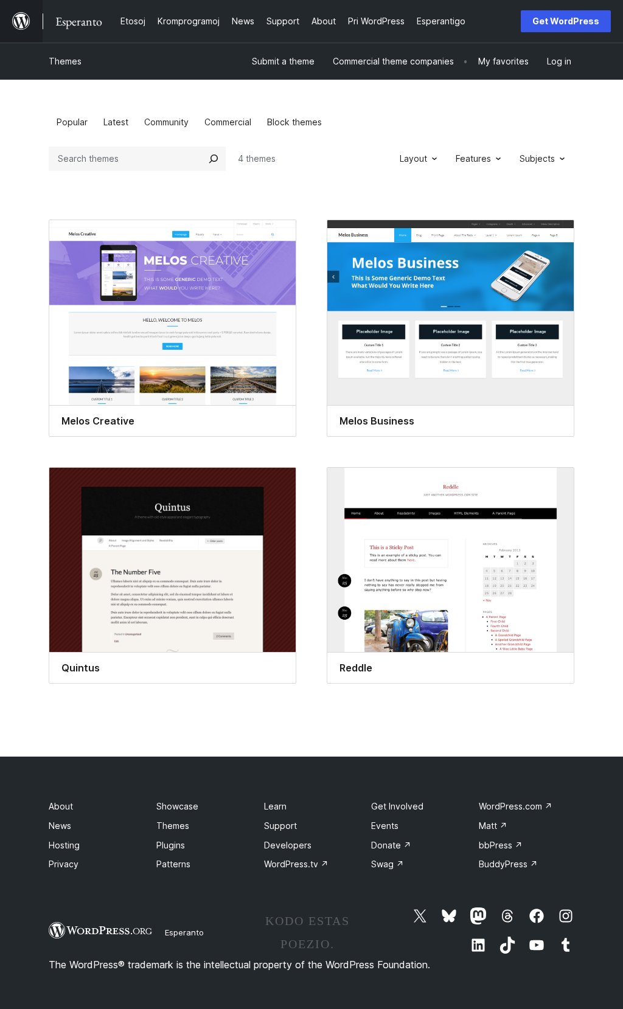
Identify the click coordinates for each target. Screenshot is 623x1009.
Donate (391, 845)
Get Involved (397, 806)
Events (385, 825)
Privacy (63, 864)
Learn (275, 806)
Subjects (537, 158)
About (61, 806)
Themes (65, 61)
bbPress (501, 845)
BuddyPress (508, 864)
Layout (413, 158)
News (60, 825)
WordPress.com (515, 806)
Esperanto (184, 932)
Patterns (173, 864)
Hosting (64, 845)
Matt (493, 825)
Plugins (170, 845)
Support (280, 825)
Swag (387, 864)
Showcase (177, 806)
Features (473, 158)
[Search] (213, 159)
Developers (288, 845)
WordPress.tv (296, 864)
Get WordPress (565, 21)
